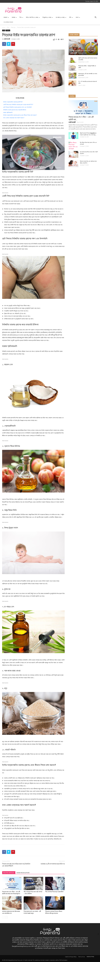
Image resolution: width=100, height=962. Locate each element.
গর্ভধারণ (5, 17)
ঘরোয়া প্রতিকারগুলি (7, 112)
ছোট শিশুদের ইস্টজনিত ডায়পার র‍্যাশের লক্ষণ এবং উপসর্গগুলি (17, 107)
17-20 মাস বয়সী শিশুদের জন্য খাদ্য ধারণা (82, 51)
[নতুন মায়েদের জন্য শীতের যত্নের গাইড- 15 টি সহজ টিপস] (73, 154)
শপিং (70, 17)
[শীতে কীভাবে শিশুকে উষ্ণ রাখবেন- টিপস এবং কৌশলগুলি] (73, 146)
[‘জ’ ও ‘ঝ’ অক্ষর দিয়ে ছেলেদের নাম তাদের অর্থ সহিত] (72, 83)
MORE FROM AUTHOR (23, 873)
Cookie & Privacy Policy (70, 957)
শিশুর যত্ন (13, 28)
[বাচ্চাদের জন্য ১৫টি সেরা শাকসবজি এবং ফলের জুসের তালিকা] (72, 75)
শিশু (21, 17)
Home (3, 28)
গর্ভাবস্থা (13, 17)
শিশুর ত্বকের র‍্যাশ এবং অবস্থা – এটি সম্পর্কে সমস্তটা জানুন (32, 912)
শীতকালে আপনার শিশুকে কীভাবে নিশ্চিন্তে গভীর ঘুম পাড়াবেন (53, 912)
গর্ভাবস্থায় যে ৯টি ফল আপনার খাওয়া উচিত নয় (53, 864)
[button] (95, 17)
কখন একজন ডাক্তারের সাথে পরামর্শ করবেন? (13, 118)
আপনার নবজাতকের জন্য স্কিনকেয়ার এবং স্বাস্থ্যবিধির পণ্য (11, 912)
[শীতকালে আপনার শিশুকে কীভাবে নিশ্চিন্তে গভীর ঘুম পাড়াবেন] (55, 903)
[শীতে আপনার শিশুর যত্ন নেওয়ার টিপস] (55, 883)
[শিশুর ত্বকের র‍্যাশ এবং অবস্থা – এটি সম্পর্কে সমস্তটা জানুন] (33, 903)
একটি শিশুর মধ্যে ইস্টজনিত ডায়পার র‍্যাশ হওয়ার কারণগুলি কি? (18, 104)
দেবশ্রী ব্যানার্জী (7, 39)
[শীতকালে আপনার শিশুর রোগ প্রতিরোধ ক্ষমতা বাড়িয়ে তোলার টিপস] (73, 163)
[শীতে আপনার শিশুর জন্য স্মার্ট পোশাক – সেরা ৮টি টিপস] (33, 883)
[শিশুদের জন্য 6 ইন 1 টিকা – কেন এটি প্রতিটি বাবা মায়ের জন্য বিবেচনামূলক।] (12, 883)
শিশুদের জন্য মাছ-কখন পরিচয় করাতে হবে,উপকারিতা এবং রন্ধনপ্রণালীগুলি (16, 865)
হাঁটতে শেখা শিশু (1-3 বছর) (32, 17)
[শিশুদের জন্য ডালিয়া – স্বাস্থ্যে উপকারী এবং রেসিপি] (72, 68)
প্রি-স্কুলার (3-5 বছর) (47, 17)
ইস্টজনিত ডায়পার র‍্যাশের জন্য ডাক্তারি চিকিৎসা (14, 110)
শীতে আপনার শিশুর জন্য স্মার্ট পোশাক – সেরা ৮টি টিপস (33, 893)
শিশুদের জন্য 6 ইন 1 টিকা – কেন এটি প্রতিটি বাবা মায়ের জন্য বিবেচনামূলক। (11, 893)
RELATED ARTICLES (8, 873)
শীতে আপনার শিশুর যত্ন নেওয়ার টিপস (54, 892)
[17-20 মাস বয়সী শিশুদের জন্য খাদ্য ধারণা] (83, 47)
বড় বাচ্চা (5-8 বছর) (60, 17)
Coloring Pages (8, 22)
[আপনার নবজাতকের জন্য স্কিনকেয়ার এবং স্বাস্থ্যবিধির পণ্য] (12, 903)
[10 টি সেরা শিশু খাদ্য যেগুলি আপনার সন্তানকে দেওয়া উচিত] (72, 60)
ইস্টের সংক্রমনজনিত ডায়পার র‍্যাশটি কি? (13, 102)
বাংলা (77, 17)
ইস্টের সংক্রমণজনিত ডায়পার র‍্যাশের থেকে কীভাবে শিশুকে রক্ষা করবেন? (20, 115)
